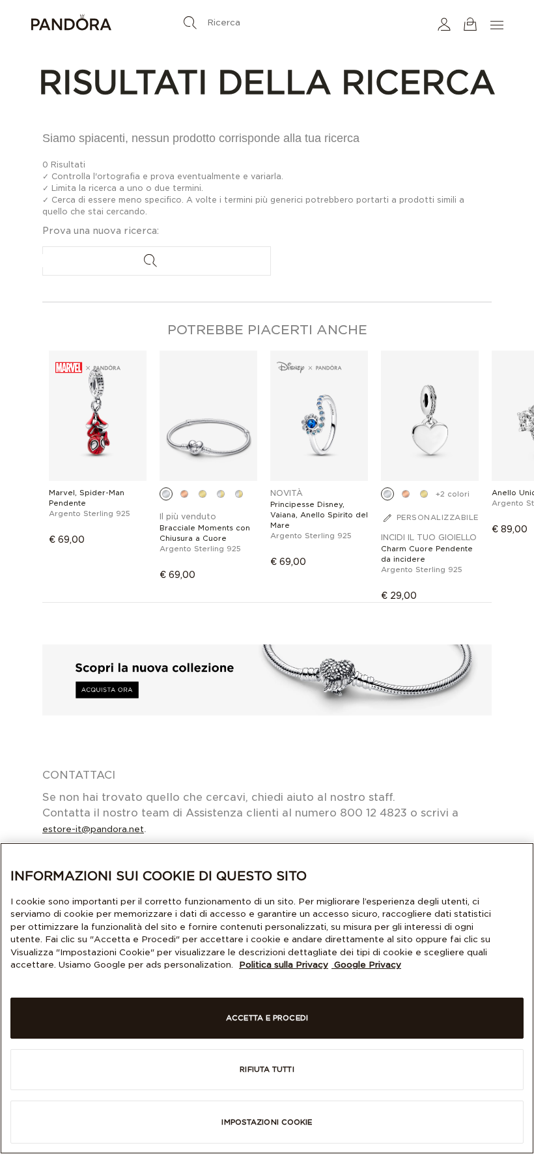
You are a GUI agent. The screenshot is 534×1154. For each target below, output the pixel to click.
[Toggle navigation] (498, 24)
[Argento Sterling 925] (166, 493)
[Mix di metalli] (220, 493)
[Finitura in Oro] (202, 493)
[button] (444, 23)
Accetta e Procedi (267, 1017)
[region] (267, 998)
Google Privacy (366, 965)
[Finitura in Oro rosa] (184, 493)
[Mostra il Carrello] (470, 23)
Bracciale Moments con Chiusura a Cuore (205, 533)
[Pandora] (109, 24)
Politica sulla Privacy (283, 965)
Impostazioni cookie (266, 1122)
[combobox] (267, 19)
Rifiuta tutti (267, 1069)
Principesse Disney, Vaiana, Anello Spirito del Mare (319, 515)
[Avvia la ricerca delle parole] (190, 23)
